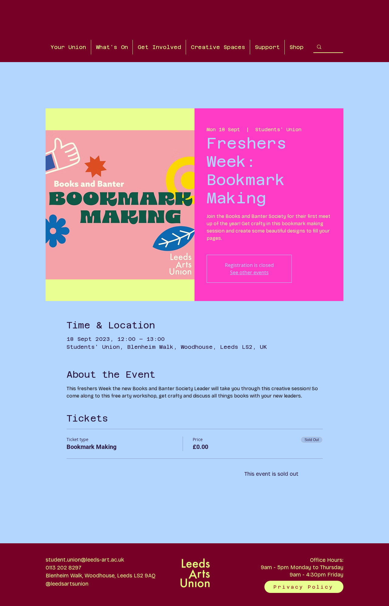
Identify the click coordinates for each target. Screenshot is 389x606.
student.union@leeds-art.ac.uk (85, 559)
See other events (249, 272)
